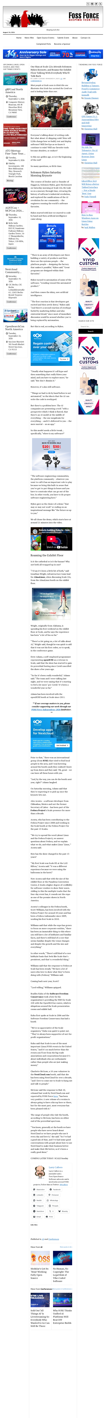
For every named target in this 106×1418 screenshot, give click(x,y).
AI (61, 78)
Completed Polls (43, 44)
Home (18, 37)
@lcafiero (64, 1184)
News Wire (29, 37)
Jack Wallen (89, 227)
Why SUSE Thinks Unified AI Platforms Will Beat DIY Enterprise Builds (62, 1316)
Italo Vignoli (90, 196)
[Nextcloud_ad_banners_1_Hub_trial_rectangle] (51, 365)
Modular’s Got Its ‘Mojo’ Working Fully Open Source (39, 1273)
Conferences (36, 81)
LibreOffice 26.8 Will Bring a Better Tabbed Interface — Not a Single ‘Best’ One (90, 187)
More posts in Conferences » (62, 1289)
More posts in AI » (66, 1247)
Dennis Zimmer (91, 98)
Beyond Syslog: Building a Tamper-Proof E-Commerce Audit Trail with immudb (91, 88)
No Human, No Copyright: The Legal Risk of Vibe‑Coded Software (61, 1275)
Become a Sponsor (62, 44)
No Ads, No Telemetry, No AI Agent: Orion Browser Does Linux (90, 153)
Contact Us (85, 37)
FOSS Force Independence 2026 (46, 709)
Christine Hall (90, 128)
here (56, 1096)
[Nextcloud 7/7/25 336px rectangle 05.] (51, 751)
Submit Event (63, 37)
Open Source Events (45, 37)
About (75, 37)
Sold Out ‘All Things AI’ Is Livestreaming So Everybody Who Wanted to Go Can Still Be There (40, 1318)
